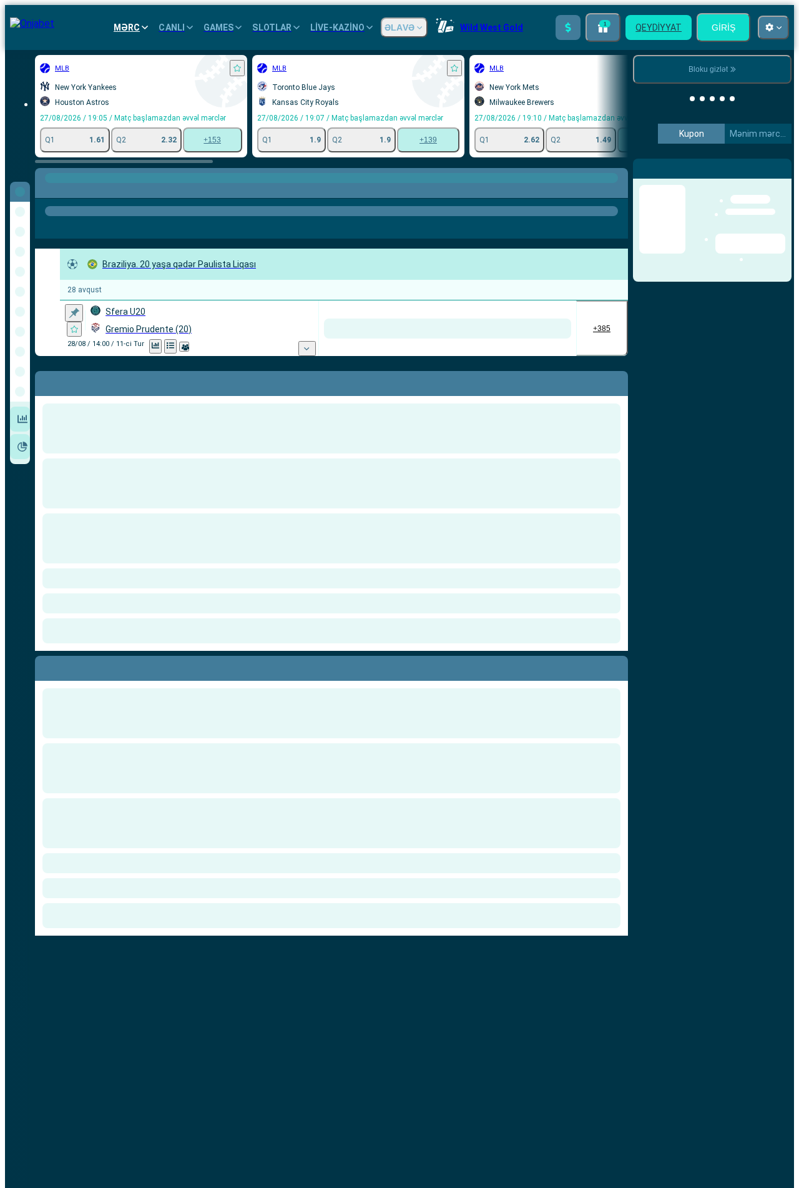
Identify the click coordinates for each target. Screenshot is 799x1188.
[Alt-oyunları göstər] (419, 348)
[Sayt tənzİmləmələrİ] (773, 27)
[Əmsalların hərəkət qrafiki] (170, 346)
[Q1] (457, 328)
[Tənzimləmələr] (772, 168)
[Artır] (568, 27)
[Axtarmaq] (616, 190)
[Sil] (615, 665)
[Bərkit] (74, 313)
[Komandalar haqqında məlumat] (199, 347)
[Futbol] (71, 190)
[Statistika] (155, 346)
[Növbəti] (73, 666)
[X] (503, 328)
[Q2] (550, 328)
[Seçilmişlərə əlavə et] (237, 68)
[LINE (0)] (47, 190)
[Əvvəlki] (45, 666)
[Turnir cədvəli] (185, 346)
